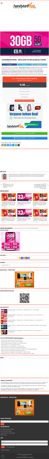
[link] (1, 3)
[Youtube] (27, 258)
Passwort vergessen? (5, 450)
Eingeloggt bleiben (11, 447)
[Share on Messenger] (8, 145)
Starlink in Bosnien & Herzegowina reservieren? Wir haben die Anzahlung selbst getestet (19, 349)
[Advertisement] (24, 21)
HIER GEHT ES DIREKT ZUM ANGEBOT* (24, 100)
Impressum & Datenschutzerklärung (24, 454)
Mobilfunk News (4, 434)
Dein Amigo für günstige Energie (7, 429)
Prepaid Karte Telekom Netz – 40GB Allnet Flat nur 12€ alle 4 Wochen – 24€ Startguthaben (8, 219)
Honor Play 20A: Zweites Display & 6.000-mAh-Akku (11, 340)
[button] (3, 456)
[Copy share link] (3, 145)
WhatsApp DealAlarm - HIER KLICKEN (25, 133)
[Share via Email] (5, 145)
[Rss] (20, 258)
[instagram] (29, 258)
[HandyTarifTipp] (24, 5)
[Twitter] (24, 258)
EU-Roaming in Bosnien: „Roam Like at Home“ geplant (12, 341)
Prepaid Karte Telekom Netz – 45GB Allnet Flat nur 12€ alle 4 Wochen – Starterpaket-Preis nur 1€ (40, 204)
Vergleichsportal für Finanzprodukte (8, 432)
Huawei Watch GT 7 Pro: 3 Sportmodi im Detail (10, 344)
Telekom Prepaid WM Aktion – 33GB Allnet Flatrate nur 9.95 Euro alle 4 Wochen (24, 219)
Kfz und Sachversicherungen (6, 431)
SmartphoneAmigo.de (18, 338)
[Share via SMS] (11, 145)
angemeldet (19, 228)
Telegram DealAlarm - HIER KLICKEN (25, 138)
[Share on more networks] (19, 145)
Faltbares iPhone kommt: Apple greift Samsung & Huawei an (13, 350)
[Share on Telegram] (13, 145)
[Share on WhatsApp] (16, 145)
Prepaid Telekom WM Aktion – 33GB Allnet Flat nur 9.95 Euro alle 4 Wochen (24, 203)
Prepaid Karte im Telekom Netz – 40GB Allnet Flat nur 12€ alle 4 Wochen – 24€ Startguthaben (40, 219)
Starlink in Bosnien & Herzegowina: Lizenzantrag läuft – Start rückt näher (15, 352)
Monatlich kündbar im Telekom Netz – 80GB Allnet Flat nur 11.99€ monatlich (23, 309)
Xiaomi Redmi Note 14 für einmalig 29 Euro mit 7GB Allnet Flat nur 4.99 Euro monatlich (8, 185)
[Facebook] (22, 258)
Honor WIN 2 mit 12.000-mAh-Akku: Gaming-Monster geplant (13, 347)
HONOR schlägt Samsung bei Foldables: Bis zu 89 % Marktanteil (13, 343)
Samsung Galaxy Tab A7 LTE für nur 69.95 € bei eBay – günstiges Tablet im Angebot (17, 353)
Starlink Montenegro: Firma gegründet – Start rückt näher (12, 346)
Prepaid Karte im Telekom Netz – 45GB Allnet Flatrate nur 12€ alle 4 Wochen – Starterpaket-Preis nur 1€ (9, 204)
